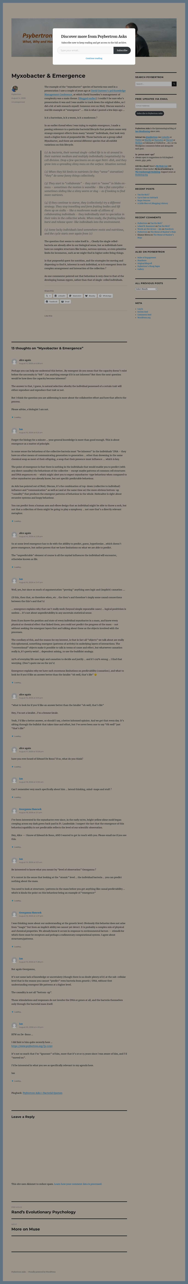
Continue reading (94, 58)
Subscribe (122, 50)
